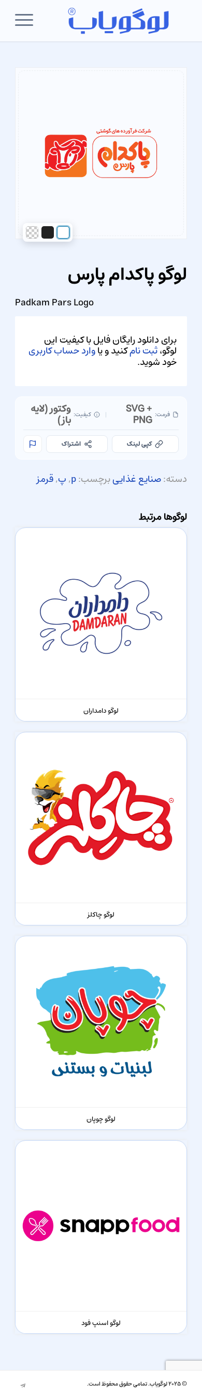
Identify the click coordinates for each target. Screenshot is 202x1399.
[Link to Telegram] (23, 1386)
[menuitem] (27, 20)
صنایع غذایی (136, 479)
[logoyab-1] (118, 20)
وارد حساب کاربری (61, 351)
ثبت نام (143, 351)
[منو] (27, 20)
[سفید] (63, 232)
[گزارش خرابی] (32, 444)
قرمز (45, 479)
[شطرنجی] (32, 232)
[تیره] (47, 232)
